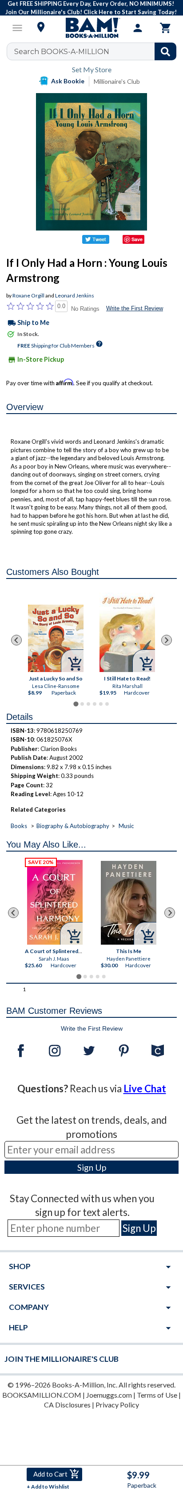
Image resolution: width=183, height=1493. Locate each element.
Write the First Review (134, 308)
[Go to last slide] (16, 640)
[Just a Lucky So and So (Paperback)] (56, 638)
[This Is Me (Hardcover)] (129, 903)
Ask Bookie (67, 81)
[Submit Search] (165, 51)
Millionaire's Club (117, 81)
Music (126, 825)
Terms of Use (157, 1395)
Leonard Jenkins (74, 295)
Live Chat (144, 1088)
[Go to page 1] (75, 703)
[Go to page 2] (82, 704)
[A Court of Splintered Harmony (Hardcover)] (55, 902)
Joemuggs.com (109, 1395)
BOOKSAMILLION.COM (41, 1395)
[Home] (91, 28)
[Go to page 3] (88, 704)
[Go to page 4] (94, 704)
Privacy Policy (117, 1404)
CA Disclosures (67, 1404)
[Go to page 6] (107, 704)
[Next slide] (166, 640)
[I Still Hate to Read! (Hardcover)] (127, 632)
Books (19, 825)
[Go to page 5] (101, 704)
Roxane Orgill (28, 295)
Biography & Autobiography (72, 825)
